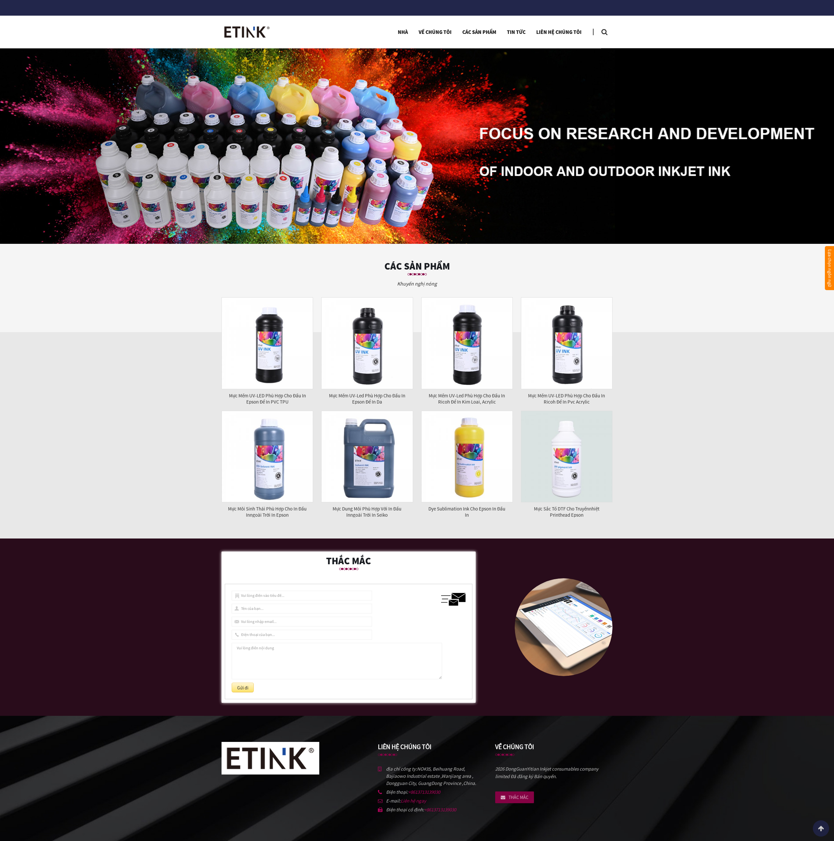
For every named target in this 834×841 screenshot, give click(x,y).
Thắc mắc (518, 797)
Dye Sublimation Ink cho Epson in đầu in (466, 512)
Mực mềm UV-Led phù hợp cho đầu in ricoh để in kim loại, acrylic (467, 398)
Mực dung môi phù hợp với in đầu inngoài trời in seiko (367, 512)
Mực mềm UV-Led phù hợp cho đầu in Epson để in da (367, 398)
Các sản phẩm (479, 32)
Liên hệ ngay (413, 801)
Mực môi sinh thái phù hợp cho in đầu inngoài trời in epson (267, 512)
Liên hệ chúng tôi (559, 32)
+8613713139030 (424, 792)
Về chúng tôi (435, 32)
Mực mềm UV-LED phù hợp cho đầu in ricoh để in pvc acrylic (566, 398)
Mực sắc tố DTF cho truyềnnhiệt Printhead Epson (566, 512)
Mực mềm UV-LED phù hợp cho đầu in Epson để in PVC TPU (267, 398)
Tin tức (516, 32)
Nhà (403, 32)
